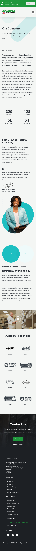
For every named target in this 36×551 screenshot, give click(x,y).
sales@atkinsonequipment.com (19, 522)
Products (10, 484)
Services (9, 489)
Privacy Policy (11, 509)
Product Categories (12, 487)
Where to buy (11, 506)
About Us (10, 481)
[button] (33, 12)
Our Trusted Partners (13, 492)
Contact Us (10, 500)
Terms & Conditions (12, 514)
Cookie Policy (11, 511)
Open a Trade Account (13, 503)
